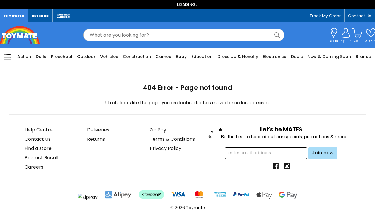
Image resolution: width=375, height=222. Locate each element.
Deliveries (98, 129)
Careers (34, 167)
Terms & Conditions (172, 139)
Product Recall (41, 157)
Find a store (38, 148)
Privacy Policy (165, 148)
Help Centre (39, 129)
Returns (96, 139)
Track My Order (325, 16)
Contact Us (359, 16)
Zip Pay (158, 129)
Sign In (345, 41)
